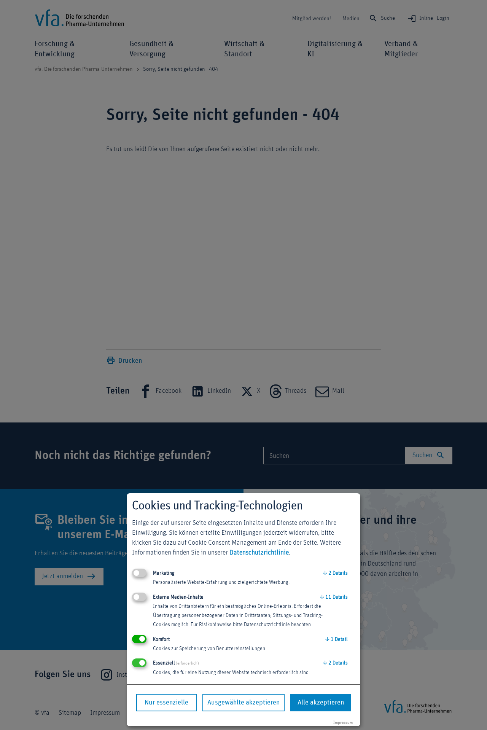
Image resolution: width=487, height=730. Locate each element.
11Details (334, 597)
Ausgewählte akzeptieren (243, 702)
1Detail (336, 639)
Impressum (343, 722)
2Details (335, 573)
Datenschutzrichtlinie (259, 552)
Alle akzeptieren (321, 702)
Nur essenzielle (166, 702)
